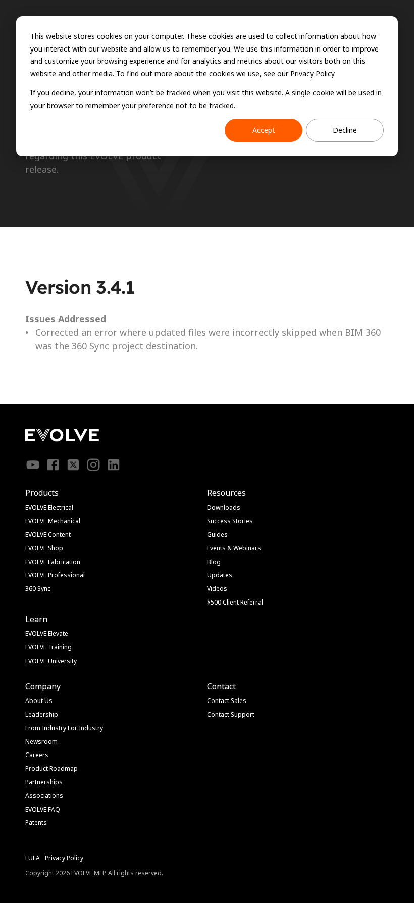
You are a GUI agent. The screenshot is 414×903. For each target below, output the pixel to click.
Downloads (223, 507)
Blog (214, 562)
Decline (345, 130)
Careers (36, 754)
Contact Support (230, 714)
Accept (263, 130)
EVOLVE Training (48, 647)
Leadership (41, 714)
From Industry (45, 728)
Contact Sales (226, 700)
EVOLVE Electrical (49, 507)
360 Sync (37, 588)
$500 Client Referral (235, 602)
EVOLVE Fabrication (52, 562)
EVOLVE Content (48, 534)
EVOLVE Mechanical (52, 521)
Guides (217, 534)
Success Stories (230, 521)
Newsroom (41, 741)
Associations (44, 795)
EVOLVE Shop (44, 548)
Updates (219, 575)
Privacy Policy (64, 858)
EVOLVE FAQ (42, 809)
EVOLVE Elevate (46, 633)
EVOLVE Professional (55, 575)
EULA (32, 858)
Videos (217, 588)
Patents (36, 822)
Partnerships (44, 782)
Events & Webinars (234, 548)
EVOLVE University (51, 661)
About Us (39, 700)
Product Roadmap (51, 768)
